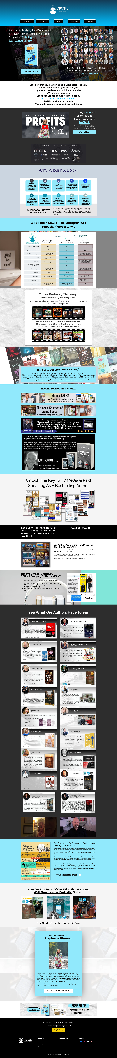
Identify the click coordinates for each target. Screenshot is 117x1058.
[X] (95, 1041)
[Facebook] (81, 1041)
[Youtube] (91, 1041)
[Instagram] (84, 1041)
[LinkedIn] (88, 1041)
